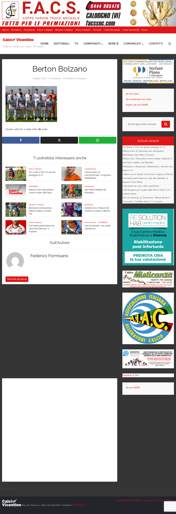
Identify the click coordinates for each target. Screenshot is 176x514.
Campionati (91, 43)
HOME (45, 43)
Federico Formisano (77, 78)
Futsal (144, 30)
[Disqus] (59, 332)
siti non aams (132, 94)
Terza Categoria (82, 30)
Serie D (5, 30)
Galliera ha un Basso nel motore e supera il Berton (147, 174)
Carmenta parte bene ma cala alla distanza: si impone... (41, 228)
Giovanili (97, 30)
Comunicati (132, 43)
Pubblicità (169, 500)
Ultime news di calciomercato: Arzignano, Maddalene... (98, 175)
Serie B (113, 43)
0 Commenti (54, 78)
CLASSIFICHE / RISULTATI (128, 500)
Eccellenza (16, 30)
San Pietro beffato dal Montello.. (138, 162)
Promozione (29, 30)
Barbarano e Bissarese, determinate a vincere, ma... (40, 211)
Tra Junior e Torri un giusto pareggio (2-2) (143, 147)
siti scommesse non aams (138, 99)
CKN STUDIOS (79, 505)
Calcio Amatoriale (130, 30)
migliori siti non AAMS (137, 105)
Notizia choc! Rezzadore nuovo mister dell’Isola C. (147, 158)
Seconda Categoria (64, 30)
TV (76, 43)
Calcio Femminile (112, 30)
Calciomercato (90, 169)
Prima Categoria (45, 30)
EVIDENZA (33, 186)
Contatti (156, 43)
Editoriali (61, 43)
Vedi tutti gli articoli (17, 279)
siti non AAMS (133, 387)
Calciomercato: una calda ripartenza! (140, 186)
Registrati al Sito (130, 375)
